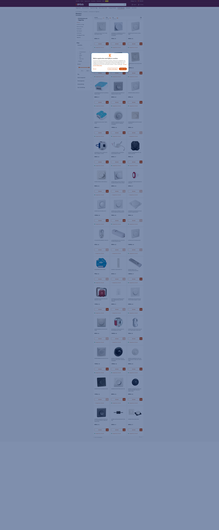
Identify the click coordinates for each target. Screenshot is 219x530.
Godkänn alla (123, 68)
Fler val (94, 68)
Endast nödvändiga (113, 68)
